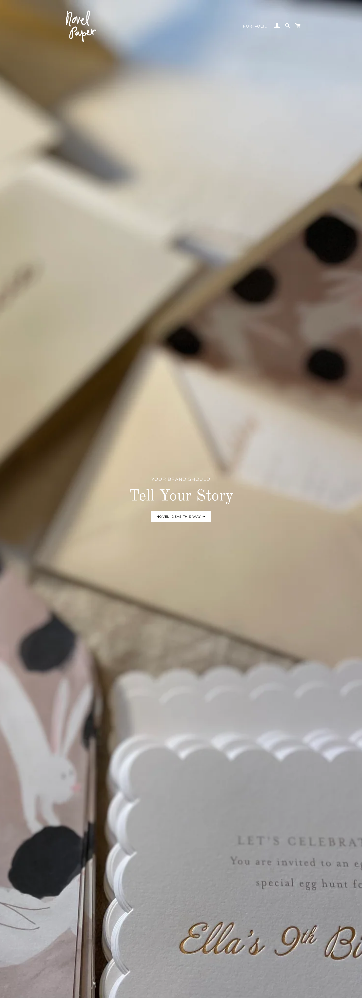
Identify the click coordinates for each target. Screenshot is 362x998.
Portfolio (255, 26)
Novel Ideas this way (179, 516)
